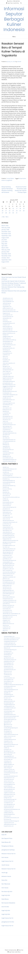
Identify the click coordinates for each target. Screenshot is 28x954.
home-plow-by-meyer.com (10, 659)
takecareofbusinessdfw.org (9, 339)
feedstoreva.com (7, 618)
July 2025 (4, 240)
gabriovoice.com (8, 673)
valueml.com (6, 361)
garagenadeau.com (7, 389)
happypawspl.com (7, 538)
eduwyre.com (6, 406)
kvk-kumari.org (7, 819)
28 (6, 213)
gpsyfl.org (5, 630)
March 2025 (5, 248)
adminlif (19, 61)
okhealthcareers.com (8, 298)
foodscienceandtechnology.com (11, 821)
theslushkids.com (8, 721)
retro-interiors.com (7, 408)
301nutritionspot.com (9, 779)
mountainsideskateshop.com (11, 776)
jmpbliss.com (6, 364)
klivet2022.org (6, 492)
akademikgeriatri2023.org (9, 480)
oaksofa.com (6, 625)
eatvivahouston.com (9, 664)
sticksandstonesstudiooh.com (11, 734)
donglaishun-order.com (8, 568)
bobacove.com (6, 595)
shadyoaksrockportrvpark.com (10, 522)
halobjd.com (5, 334)
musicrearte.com (7, 608)
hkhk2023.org (6, 444)
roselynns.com (6, 324)
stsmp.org (5, 320)
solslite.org (6, 747)
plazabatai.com (6, 509)
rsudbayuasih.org (8, 811)
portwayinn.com (7, 749)
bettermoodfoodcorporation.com (10, 311)
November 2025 (6, 233)
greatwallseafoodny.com (10, 669)
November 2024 (6, 256)
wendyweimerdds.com (8, 369)
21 (6, 211)
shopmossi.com (7, 737)
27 (2, 213)
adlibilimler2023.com (7, 428)
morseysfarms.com (7, 610)
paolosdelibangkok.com (8, 593)
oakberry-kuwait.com (8, 557)
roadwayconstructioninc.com (9, 600)
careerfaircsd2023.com (8, 453)
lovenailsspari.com (7, 555)
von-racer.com (6, 547)
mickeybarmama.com (8, 598)
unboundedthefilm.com (8, 301)
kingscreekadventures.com (9, 344)
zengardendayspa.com (9, 704)
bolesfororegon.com (9, 796)
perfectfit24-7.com (7, 543)
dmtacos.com (7, 648)
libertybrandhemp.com (9, 789)
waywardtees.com (7, 306)
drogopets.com (6, 620)
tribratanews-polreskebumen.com (12, 809)
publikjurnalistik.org (8, 812)
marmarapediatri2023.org (9, 482)
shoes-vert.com (6, 519)
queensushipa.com (7, 368)
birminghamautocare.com (9, 582)
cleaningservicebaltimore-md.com (12, 638)
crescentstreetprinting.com (10, 649)
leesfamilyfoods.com (8, 416)
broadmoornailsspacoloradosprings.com (13, 684)
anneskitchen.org (8, 688)
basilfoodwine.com (8, 766)
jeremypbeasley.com (8, 383)
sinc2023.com (6, 472)
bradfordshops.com (7, 423)
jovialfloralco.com (7, 398)
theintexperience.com (8, 300)
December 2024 (6, 254)
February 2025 (6, 250)
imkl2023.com (6, 451)
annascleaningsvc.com (9, 711)
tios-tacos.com (7, 698)
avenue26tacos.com (8, 681)
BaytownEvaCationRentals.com (10, 331)
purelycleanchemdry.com (9, 348)
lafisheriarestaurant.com (8, 573)
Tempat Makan (10, 178)
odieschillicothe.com (7, 532)
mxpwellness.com (8, 741)
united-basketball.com (9, 696)
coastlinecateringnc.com (9, 643)
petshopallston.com (8, 679)
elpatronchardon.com (8, 567)
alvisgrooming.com (7, 588)
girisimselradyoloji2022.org (9, 485)
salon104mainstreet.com (8, 550)
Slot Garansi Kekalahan (8, 903)
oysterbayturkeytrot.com (10, 714)
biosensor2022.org (7, 489)
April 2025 (4, 246)
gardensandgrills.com (9, 764)
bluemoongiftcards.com (9, 771)
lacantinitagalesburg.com (9, 533)
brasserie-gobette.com (8, 607)
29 (9, 213)
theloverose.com (8, 671)
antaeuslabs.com (7, 346)
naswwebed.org (6, 429)
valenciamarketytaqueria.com (11, 689)
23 (13, 211)
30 (13, 213)
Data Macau (5, 899)
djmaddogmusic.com (9, 751)
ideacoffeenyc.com (7, 530)
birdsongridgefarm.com (9, 784)
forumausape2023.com (8, 449)
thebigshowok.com (8, 666)
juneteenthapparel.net (9, 814)
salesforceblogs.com (8, 328)
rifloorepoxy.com (8, 726)
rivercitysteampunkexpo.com (11, 772)
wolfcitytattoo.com (8, 713)
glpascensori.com (8, 724)
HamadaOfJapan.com (8, 341)
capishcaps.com (6, 628)
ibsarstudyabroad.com (8, 502)
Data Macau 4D (6, 842)
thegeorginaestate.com (8, 590)
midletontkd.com (8, 762)
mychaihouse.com (7, 587)
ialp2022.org (5, 490)
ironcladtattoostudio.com (10, 708)
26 (23, 211)
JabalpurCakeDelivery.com (9, 333)
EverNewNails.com (7, 393)
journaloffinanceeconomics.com (11, 817)
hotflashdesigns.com (8, 388)
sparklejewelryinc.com (9, 706)
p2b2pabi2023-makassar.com (10, 469)
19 (23, 208)
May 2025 (4, 244)
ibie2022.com (6, 436)
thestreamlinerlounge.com (10, 799)
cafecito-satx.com (8, 699)
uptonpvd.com (7, 729)
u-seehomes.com (7, 401)
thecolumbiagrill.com (7, 475)
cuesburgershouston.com (10, 644)
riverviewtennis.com (7, 612)
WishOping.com (6, 349)
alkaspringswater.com (8, 552)
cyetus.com (5, 421)
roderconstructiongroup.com (9, 507)
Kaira (15, 950)
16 (13, 208)
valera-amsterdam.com (9, 787)
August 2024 (5, 262)
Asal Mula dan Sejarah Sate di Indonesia (13, 281)
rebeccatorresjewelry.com (9, 363)
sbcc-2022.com (6, 438)
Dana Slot (4, 880)
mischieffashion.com (7, 404)
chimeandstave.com (8, 668)
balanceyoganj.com (7, 326)
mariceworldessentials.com (9, 572)
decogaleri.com (6, 515)
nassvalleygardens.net (9, 804)
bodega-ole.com (8, 797)
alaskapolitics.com (7, 318)
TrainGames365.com (7, 330)
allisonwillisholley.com (9, 746)
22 (9, 211)
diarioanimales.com (7, 513)
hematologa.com (8, 654)
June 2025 (4, 242)
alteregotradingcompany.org (9, 433)
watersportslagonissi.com (9, 403)
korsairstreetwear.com (9, 678)
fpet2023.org (6, 411)
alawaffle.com (7, 693)
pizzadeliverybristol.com (8, 535)
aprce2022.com (6, 434)
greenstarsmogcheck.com (9, 537)
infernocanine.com (8, 742)
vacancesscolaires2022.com (9, 461)
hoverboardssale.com (8, 316)
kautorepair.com (6, 525)
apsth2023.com (6, 454)
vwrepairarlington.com (9, 636)
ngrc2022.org (6, 414)
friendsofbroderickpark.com (9, 560)
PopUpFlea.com (6, 359)
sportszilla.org (6, 603)
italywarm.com (7, 816)
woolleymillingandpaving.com (11, 727)
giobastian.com (7, 723)
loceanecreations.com (9, 782)
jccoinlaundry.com (7, 523)
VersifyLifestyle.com (7, 343)
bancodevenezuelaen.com (9, 310)
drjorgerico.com (6, 366)
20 (2, 211)
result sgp (4, 872)
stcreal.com (5, 358)
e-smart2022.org (6, 413)
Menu (14, 36)
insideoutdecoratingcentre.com (10, 394)
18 (20, 208)
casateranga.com (8, 733)
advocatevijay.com (7, 426)
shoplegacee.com (7, 351)
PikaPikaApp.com (7, 338)
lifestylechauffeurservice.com (10, 391)
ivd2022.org (5, 499)
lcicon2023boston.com (8, 458)
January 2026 (5, 229)
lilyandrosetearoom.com (9, 717)
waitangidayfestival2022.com (9, 459)
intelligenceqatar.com (8, 336)
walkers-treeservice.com (9, 736)
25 (20, 211)
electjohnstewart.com (9, 806)
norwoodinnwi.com (8, 791)
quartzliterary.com (7, 558)
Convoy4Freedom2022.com (9, 441)
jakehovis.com (6, 578)
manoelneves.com (7, 321)
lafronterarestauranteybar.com (11, 716)
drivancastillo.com (8, 759)
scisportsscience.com (9, 822)
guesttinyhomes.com (9, 658)
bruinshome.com (8, 709)
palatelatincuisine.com (9, 661)
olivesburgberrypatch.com (10, 719)
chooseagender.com (7, 314)
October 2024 (5, 258)
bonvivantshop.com (7, 353)
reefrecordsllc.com (8, 691)
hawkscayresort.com (8, 510)
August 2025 (5, 238)
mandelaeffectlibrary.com (9, 323)
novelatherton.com (8, 802)
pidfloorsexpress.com (8, 308)
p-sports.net (7, 676)
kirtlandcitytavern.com (9, 777)
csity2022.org (6, 500)
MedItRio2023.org (7, 456)
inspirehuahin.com (7, 379)
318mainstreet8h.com (8, 553)
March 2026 (5, 225)
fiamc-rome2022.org (7, 570)
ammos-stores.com (8, 781)
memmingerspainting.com (9, 381)
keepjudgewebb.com (9, 756)
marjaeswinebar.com (8, 527)
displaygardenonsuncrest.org (10, 615)
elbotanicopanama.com (8, 520)
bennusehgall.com (7, 504)
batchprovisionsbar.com (8, 605)
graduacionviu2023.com (9, 701)
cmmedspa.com (7, 761)
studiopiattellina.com (8, 562)
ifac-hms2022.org (7, 494)
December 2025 (6, 231)
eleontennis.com (7, 419)
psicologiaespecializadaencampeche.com (14, 646)
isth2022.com (6, 467)
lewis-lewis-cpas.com (8, 418)
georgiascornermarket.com (9, 542)
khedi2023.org (6, 479)
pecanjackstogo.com (9, 703)
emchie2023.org (6, 484)
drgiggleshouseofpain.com (9, 386)
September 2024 (6, 260)
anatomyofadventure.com (10, 757)
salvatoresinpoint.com (8, 396)
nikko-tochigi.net (8, 767)
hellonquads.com (7, 512)
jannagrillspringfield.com (8, 563)
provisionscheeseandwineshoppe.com (12, 477)
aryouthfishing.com (8, 694)
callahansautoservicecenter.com (10, 540)
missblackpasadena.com (10, 686)
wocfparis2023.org (7, 470)
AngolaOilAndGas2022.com (9, 439)
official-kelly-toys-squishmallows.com (11, 613)
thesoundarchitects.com (9, 752)
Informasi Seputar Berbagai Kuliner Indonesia (14, 19)
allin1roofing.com (8, 754)
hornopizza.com (8, 651)
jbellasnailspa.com (7, 585)
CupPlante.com (6, 354)
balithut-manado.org (7, 431)
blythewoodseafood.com (9, 592)
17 (16, 208)
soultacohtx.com (6, 627)
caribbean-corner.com (9, 769)
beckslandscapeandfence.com (11, 639)
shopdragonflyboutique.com (9, 602)
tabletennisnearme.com (8, 623)
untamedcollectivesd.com (10, 739)
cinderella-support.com (8, 376)
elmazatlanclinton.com (8, 528)
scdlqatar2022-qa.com (8, 474)
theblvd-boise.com (7, 409)
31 (16, 213)
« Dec (3, 217)
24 (16, 211)
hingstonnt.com (6, 313)
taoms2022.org (6, 495)
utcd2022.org (6, 487)
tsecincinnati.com (7, 505)
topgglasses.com (8, 683)
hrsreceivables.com (7, 373)
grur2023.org (6, 443)
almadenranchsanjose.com (9, 424)
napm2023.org (6, 446)
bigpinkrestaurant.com (8, 378)
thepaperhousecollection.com (11, 744)
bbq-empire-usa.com (8, 617)
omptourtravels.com (8, 807)
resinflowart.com (8, 674)
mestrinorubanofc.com (9, 801)
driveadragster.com (8, 653)
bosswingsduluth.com (8, 580)
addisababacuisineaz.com (10, 824)
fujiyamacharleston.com (8, 565)
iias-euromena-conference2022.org (11, 497)
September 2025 (6, 236)
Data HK (4, 834)
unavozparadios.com (8, 517)
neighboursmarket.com (9, 792)
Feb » (7, 217)
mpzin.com (5, 356)
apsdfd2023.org (6, 448)
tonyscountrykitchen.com (9, 583)
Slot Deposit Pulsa (7, 838)
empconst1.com (6, 374)
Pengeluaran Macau (7, 846)
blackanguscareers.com (9, 794)
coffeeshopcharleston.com (9, 548)
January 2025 (5, 252)
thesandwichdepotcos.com (9, 384)
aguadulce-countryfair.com (9, 577)
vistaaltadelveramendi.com (10, 641)
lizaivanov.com (7, 656)
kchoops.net (7, 774)
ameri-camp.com (6, 371)
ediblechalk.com (6, 622)
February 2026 (6, 227)
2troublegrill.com (8, 731)
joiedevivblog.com (8, 786)
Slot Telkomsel (6, 884)
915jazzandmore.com (8, 575)
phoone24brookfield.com (9, 597)
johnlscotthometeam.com (9, 399)
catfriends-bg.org (7, 303)
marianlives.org (6, 305)
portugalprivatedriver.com (9, 545)
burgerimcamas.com (8, 826)
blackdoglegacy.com (8, 663)
